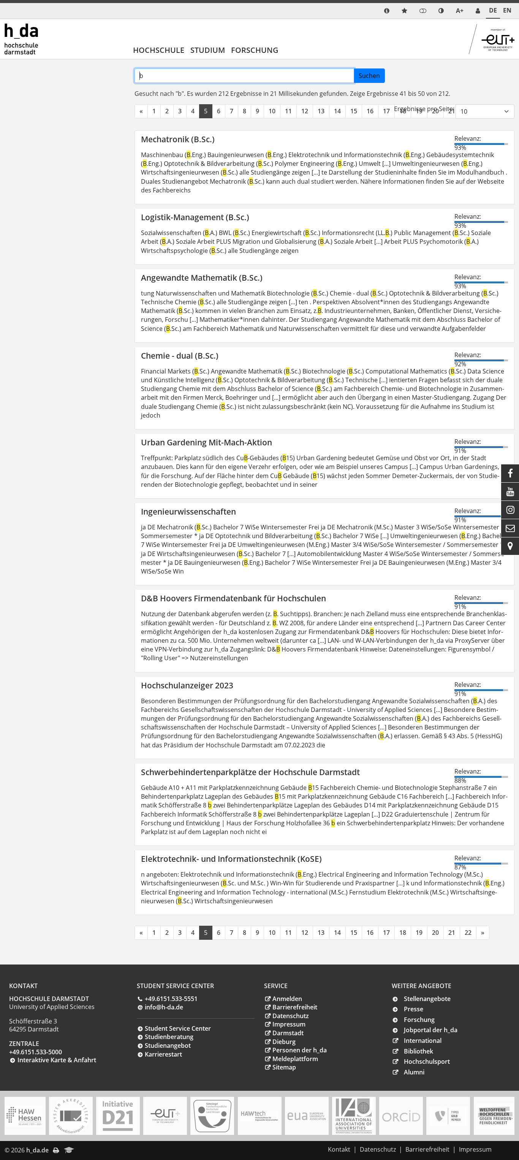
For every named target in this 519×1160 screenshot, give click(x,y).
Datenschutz (290, 1016)
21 (451, 932)
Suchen (369, 76)
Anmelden (287, 999)
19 (419, 932)
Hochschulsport (427, 1061)
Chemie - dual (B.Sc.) (179, 355)
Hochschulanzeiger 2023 (187, 685)
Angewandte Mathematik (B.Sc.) (202, 277)
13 (321, 111)
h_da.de (37, 1150)
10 (272, 111)
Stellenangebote (427, 999)
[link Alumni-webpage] (69, 1150)
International (422, 1040)
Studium (207, 50)
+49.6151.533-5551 (171, 999)
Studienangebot (168, 1045)
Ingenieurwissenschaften (188, 511)
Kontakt (339, 1149)
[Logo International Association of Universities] (354, 1116)
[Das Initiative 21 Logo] (118, 1116)
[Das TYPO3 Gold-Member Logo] (448, 1116)
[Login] (422, 10)
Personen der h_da (299, 1050)
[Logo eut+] (165, 1116)
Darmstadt (288, 1033)
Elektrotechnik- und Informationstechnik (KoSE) (231, 858)
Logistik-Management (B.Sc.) (195, 217)
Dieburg (284, 1042)
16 (370, 111)
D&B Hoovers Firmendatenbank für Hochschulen (233, 598)
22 (468, 932)
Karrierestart (163, 1054)
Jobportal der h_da (430, 1030)
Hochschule (158, 50)
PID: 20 (89, 1150)
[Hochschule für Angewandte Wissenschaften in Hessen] (24, 1116)
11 (288, 111)
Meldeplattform (295, 1059)
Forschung (254, 50)
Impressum (288, 1024)
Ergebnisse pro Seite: (424, 109)
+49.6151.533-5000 (35, 1052)
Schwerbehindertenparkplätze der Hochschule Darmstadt (250, 772)
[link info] (387, 10)
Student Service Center (178, 1028)
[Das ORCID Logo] (401, 1116)
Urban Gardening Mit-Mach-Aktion (206, 442)
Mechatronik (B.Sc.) (178, 139)
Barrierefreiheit (294, 1007)
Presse (413, 1009)
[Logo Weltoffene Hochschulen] (495, 1116)
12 (304, 111)
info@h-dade (164, 1007)
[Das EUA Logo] (307, 1116)
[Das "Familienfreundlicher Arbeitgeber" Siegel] (212, 1116)
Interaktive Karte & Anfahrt (56, 1060)
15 (353, 111)
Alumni (414, 1072)
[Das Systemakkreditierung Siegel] (71, 1116)
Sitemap (284, 1067)
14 (337, 111)
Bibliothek (418, 1051)
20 (435, 932)
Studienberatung (169, 1037)
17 (386, 111)
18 (402, 932)
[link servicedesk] (478, 10)
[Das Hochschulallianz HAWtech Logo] (259, 1116)
